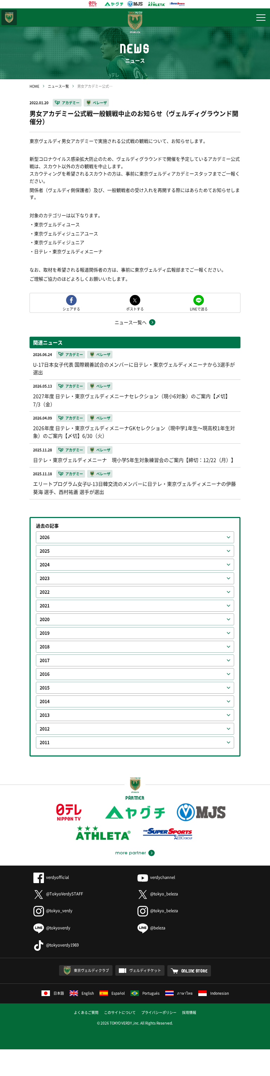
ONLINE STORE (194, 971)
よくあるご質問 (86, 1012)
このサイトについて (120, 1012)
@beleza (157, 928)
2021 (45, 606)
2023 (45, 578)
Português (151, 993)
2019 (45, 633)
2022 (45, 592)
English (88, 993)
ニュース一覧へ (131, 322)
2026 (45, 537)
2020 (45, 619)
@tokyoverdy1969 (62, 945)
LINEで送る (199, 308)
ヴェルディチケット (145, 970)
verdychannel (162, 877)
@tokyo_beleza (164, 894)
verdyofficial (57, 877)
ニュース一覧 (58, 86)
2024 (45, 564)
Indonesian (219, 993)
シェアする (71, 308)
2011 (45, 742)
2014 (45, 701)
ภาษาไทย (185, 993)
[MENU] (261, 17)
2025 (45, 551)
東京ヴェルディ (9, 17)
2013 (45, 715)
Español (118, 993)
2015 (45, 688)
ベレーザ (100, 102)
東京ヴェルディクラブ (91, 970)
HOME (34, 86)
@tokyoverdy (58, 928)
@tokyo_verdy (59, 911)
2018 (45, 647)
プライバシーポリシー (158, 1012)
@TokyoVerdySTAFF (64, 894)
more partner (130, 853)
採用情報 (189, 1012)
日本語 (58, 993)
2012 (45, 729)
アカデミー (70, 102)
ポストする (135, 308)
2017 (45, 660)
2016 (45, 674)
